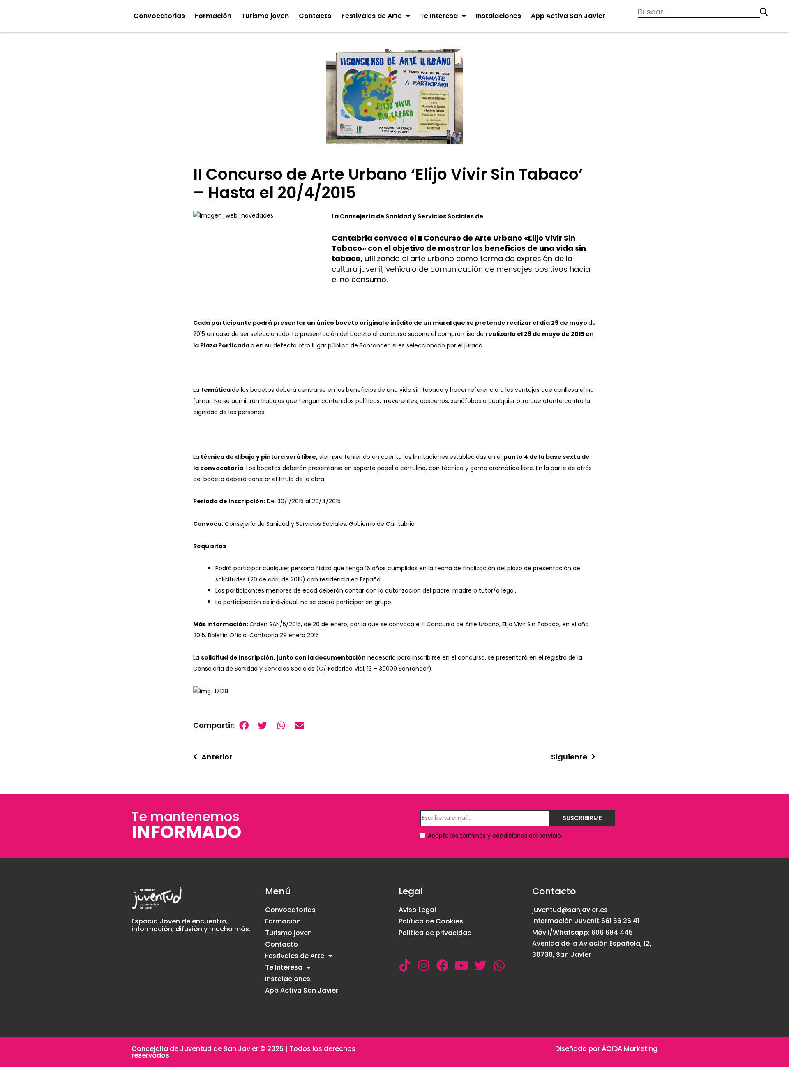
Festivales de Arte (371, 16)
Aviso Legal (417, 909)
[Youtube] (461, 965)
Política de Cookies (431, 921)
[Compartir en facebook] (244, 725)
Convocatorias (159, 16)
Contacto (315, 16)
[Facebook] (442, 965)
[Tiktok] (405, 965)
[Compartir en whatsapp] (281, 725)
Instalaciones (498, 16)
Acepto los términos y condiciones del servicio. (495, 835)
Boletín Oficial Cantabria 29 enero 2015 (263, 635)
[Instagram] (424, 965)
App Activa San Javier (568, 16)
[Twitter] (480, 965)
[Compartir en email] (299, 725)
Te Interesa (439, 16)
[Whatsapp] (499, 965)
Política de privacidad (435, 932)
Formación (213, 16)
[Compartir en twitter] (262, 725)
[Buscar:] (699, 12)
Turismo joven (265, 16)
